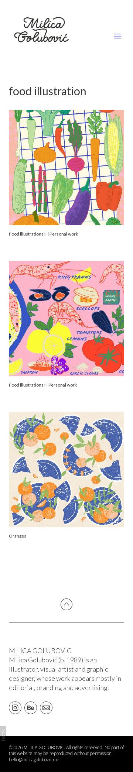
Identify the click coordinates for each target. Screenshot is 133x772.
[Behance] (30, 707)
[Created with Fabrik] (3, 735)
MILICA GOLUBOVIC (40, 650)
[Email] (46, 707)
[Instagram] (15, 707)
